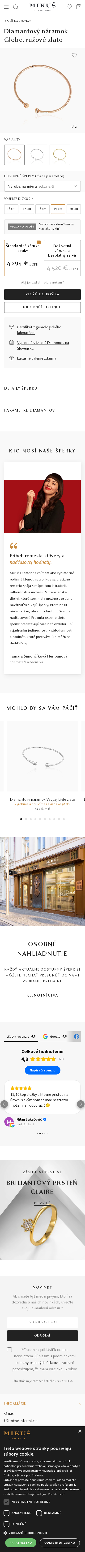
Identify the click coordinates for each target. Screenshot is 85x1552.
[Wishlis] (69, 7)
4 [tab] (35, 819)
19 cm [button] (58, 209)
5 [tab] (40, 819)
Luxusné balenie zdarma (36, 359)
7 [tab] (50, 819)
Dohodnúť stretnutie (42, 307)
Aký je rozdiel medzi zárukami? (42, 282)
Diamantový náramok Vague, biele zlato (42, 800)
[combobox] (42, 186)
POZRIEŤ (42, 1203)
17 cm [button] (27, 209)
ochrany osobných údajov (37, 1363)
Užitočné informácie (21, 1421)
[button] (4, 1104)
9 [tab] (59, 819)
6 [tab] (45, 819)
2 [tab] (26, 819)
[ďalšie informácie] (31, 198)
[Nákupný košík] (79, 7)
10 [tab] (64, 819)
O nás (9, 1414)
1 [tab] (21, 819)
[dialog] (42, 1489)
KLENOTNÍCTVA (42, 995)
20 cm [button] (74, 209)
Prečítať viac (56, 1494)
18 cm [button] (42, 209)
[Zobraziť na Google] (9, 1121)
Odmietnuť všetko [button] (59, 1543)
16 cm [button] (11, 209)
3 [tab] (31, 819)
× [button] (79, 1431)
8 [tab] (54, 819)
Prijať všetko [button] (21, 1543)
